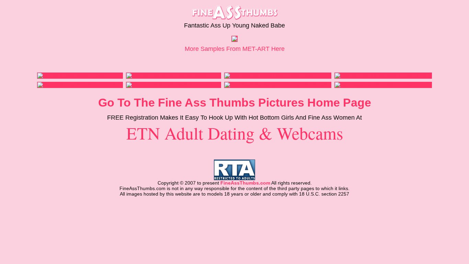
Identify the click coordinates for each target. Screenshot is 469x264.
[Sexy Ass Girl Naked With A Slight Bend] (270, 75)
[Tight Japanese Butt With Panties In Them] (383, 85)
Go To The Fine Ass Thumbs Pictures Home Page (234, 102)
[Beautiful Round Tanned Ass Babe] (166, 75)
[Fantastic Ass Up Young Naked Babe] (234, 40)
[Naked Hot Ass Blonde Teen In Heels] (80, 85)
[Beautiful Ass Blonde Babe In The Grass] (381, 75)
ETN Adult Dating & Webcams (234, 132)
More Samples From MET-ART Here (235, 48)
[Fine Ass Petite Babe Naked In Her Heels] (173, 85)
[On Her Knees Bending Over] (71, 75)
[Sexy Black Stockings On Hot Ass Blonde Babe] (278, 85)
